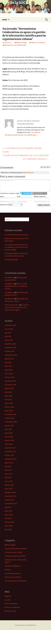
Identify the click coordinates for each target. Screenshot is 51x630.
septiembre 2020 (11, 355)
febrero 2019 (9, 407)
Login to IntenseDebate (26, 193)
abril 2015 (8, 529)
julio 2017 (8, 466)
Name (2, 196)
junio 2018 (8, 429)
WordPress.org (10, 611)
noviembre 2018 (10, 414)
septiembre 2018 (11, 422)
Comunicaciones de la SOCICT (15, 556)
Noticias (7, 570)
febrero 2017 (9, 485)
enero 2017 (9, 489)
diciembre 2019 (10, 381)
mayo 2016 (8, 515)
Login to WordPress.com (39, 193)
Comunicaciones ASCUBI (13, 552)
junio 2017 (8, 470)
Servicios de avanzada (13, 577)
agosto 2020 (9, 359)
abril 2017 (8, 477)
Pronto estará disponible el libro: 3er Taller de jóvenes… (16, 286)
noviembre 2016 (10, 496)
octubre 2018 (9, 418)
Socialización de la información (16, 581)
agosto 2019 (9, 388)
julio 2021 (8, 333)
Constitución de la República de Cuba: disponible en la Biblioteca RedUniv (26, 157)
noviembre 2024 (10, 325)
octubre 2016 (9, 500)
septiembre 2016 (11, 503)
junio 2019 (8, 392)
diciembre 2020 (10, 344)
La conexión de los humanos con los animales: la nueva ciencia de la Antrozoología (16, 247)
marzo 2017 (9, 481)
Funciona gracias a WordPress (25, 625)
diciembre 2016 (10, 492)
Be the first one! (28, 173)
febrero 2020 (9, 377)
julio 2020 (8, 362)
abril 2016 (8, 518)
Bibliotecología (21, 42)
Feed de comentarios (12, 607)
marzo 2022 (9, 329)
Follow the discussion (49, 167)
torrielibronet (9, 277)
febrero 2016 (9, 522)
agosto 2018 (9, 425)
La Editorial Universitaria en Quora (17, 235)
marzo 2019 (9, 403)
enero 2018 (9, 444)
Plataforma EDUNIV (11, 260)
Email (19, 196)
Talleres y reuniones (38, 42)
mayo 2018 (8, 433)
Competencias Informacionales (16, 548)
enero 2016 (9, 526)
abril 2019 (8, 399)
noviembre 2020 (10, 347)
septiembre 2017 (11, 459)
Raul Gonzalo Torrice (12, 305)
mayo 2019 (8, 396)
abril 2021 (8, 336)
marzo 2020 (9, 373)
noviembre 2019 (10, 385)
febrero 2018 (9, 440)
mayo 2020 (8, 370)
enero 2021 (9, 340)
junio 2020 (8, 366)
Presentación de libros (13, 573)
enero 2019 (9, 411)
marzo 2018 (9, 437)
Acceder (8, 600)
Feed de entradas (11, 603)
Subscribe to (4, 205)
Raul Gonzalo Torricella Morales (15, 45)
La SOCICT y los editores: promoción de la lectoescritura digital (17, 307)
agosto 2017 (9, 463)
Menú (4, 19)
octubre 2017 (9, 455)
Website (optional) (39, 196)
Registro (8, 596)
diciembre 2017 (10, 448)
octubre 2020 (9, 351)
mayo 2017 (8, 474)
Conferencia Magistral (12, 566)
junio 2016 (8, 511)
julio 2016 (8, 507)
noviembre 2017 (10, 451)
